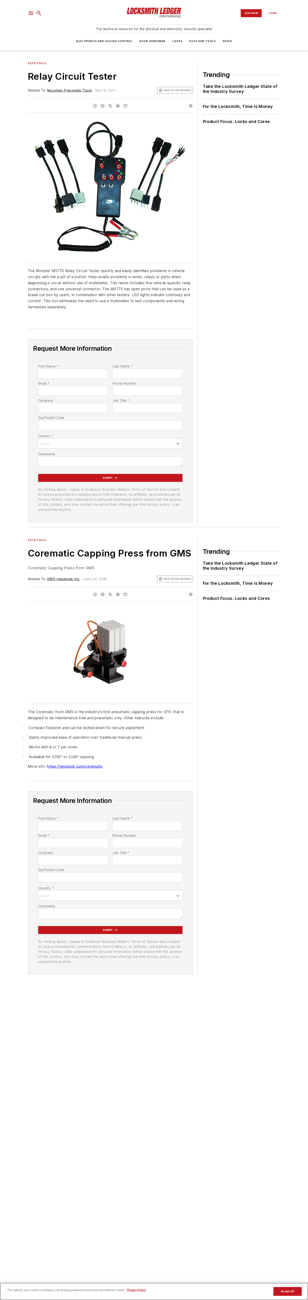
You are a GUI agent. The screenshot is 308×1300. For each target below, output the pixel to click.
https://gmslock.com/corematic (75, 766)
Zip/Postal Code (51, 418)
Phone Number (124, 383)
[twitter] (110, 106)
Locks (177, 41)
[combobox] (110, 443)
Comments (46, 454)
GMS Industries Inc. (63, 579)
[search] (39, 13)
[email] (125, 106)
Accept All (287, 1291)
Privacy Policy (136, 1290)
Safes (227, 41)
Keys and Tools (202, 41)
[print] (191, 106)
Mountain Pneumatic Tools (69, 90)
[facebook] (95, 106)
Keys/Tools (37, 63)
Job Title (120, 400)
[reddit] (118, 106)
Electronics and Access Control (104, 41)
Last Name (122, 366)
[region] (154, 1291)
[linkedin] (103, 106)
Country (46, 436)
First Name (48, 366)
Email (43, 383)
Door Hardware (152, 41)
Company (45, 400)
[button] (31, 13)
